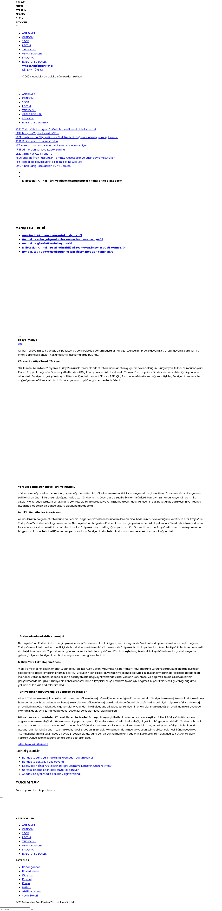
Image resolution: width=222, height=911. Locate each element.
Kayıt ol (27, 879)
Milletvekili (41, 744)
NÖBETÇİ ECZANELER (35, 62)
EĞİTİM (26, 45)
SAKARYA (28, 58)
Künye (26, 883)
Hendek (30, 744)
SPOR (25, 41)
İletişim (26, 887)
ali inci (22, 744)
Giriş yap (27, 875)
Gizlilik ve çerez (31, 891)
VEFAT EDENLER (32, 53)
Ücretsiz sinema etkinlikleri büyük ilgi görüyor (50, 770)
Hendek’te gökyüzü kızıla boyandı (43, 762)
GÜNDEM (27, 37)
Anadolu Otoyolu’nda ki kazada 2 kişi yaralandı (51, 774)
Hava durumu (30, 871)
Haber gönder (31, 867)
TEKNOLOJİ (29, 49)
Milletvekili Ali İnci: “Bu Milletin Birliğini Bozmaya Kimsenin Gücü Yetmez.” (67, 766)
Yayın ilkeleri (30, 895)
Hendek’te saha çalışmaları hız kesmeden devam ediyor (57, 758)
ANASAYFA (28, 33)
